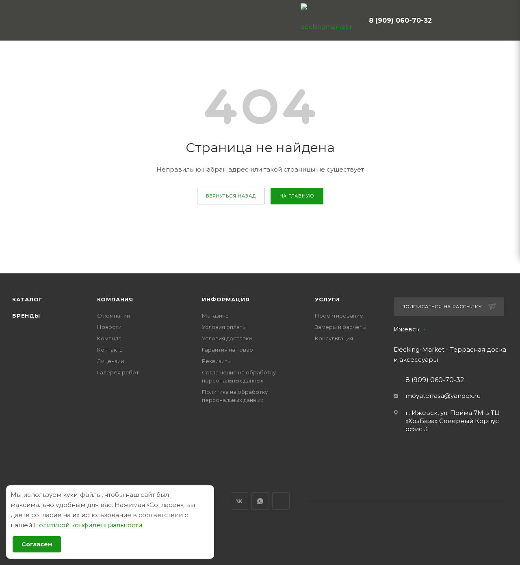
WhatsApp (260, 501)
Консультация (334, 338)
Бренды (26, 315)
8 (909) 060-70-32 (400, 20)
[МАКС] (281, 501)
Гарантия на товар (227, 349)
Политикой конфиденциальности (88, 525)
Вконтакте (239, 501)
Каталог (27, 299)
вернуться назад (231, 196)
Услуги (327, 299)
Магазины (216, 315)
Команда (109, 338)
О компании (113, 315)
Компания (115, 299)
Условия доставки (227, 338)
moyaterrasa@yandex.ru (443, 396)
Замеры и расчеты (340, 327)
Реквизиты (217, 361)
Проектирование (339, 315)
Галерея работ (118, 372)
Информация (225, 299)
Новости (109, 327)
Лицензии (110, 361)
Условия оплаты (224, 327)
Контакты (110, 349)
